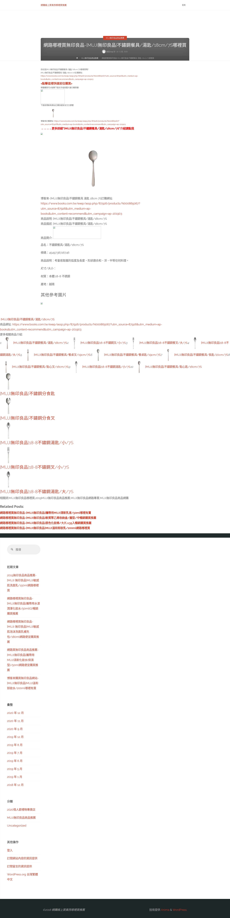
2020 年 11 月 (15, 721)
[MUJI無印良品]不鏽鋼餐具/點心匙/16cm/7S (173, 366)
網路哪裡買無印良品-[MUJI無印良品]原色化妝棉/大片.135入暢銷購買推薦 (45, 523)
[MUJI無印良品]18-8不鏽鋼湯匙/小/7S (106, 366)
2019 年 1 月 (14, 776)
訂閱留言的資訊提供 (19, 866)
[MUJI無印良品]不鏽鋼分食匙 (27, 393)
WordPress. (180, 909)
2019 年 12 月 (15, 737)
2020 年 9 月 (15, 729)
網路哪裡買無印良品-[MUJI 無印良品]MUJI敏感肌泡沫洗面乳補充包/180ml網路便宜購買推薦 (23, 631)
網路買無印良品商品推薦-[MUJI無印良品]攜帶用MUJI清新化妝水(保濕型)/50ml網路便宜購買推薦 (23, 660)
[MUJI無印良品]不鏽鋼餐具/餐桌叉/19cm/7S (62, 354)
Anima (164, 909)
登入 (10, 850)
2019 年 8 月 (15, 745)
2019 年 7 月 (14, 752)
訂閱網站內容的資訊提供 (22, 858)
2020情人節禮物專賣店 (21, 809)
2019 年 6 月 (15, 761)
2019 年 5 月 (14, 769)
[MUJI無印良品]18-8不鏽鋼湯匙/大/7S (36, 491)
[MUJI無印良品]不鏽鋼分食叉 (27, 418)
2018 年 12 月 (15, 784)
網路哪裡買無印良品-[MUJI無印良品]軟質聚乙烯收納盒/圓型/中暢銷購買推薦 (48, 517)
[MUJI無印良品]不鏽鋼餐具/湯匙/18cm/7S (28, 319)
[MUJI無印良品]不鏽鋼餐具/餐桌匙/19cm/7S (132, 354)
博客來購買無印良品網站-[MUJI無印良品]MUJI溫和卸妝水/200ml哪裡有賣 (23, 683)
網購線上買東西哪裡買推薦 (54, 5)
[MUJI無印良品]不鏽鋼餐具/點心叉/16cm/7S (40, 366)
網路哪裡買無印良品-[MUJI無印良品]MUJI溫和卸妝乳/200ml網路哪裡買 (45, 528)
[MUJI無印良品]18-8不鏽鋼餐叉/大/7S (163, 342)
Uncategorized (16, 825)
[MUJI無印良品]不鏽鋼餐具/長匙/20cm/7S (201, 354)
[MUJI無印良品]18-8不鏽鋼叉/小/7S (103, 342)
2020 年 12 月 (15, 713)
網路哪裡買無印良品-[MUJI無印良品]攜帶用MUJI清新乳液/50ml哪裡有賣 (45, 512)
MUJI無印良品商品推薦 (115, 38)
